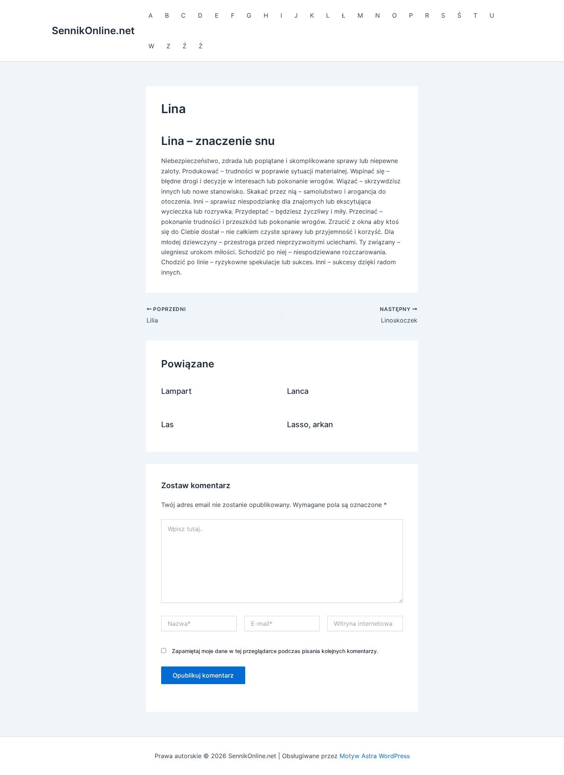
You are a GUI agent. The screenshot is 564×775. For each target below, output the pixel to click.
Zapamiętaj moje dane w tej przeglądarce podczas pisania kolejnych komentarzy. (275, 651)
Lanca (297, 391)
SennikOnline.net (93, 30)
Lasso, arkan (310, 424)
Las (167, 424)
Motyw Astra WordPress (375, 756)
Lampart (176, 391)
